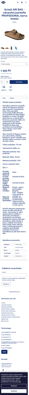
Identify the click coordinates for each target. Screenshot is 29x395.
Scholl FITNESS (5, 345)
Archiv (4, 351)
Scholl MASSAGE (6, 334)
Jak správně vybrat (6, 305)
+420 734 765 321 (6, 366)
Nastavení (14, 386)
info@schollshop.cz (6, 363)
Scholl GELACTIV (6, 337)
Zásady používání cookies (8, 315)
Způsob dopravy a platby (8, 309)
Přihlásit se (6, 284)
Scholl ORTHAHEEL (6, 348)
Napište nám (4, 319)
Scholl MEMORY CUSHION (8, 332)
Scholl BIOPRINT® (6, 339)
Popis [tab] (4, 98)
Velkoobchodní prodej (7, 313)
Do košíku (19, 82)
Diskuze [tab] (12, 98)
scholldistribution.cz (14, 291)
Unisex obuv (18, 244)
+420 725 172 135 (6, 365)
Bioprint (17, 253)
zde (20, 382)
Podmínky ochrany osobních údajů (10, 317)
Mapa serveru (5, 321)
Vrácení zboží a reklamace (8, 311)
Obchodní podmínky (6, 307)
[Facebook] (3, 370)
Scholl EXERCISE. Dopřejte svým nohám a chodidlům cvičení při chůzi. (12, 342)
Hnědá (17, 250)
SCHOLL (14, 22)
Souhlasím (14, 391)
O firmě (3, 303)
